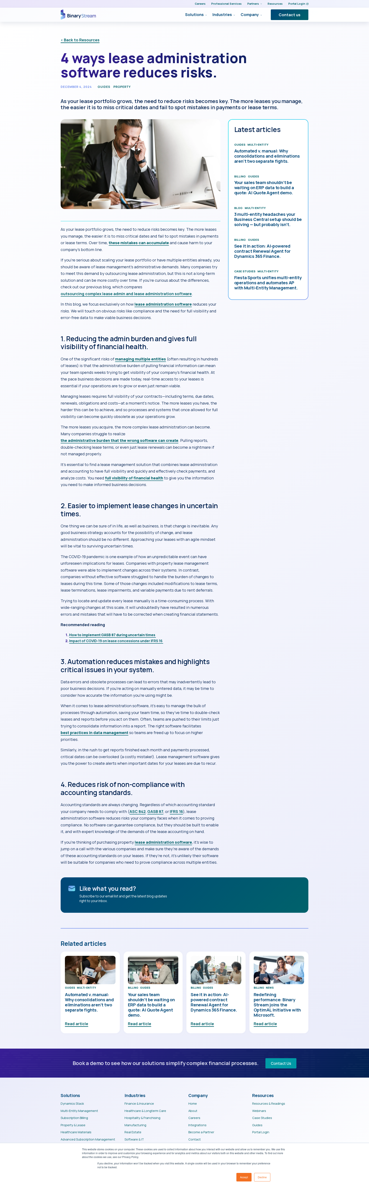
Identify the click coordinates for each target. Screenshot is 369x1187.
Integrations (197, 1125)
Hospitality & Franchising (142, 1118)
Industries (222, 14)
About (192, 1111)
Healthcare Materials (76, 1132)
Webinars (259, 1111)
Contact (194, 1139)
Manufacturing (135, 1125)
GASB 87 (155, 811)
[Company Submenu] (260, 14)
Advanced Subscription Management (88, 1139)
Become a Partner (201, 1132)
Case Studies (244, 271)
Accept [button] (244, 1177)
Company (250, 14)
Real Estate (132, 1132)
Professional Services (226, 4)
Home (192, 1103)
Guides (104, 86)
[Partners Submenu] (260, 4)
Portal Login (296, 4)
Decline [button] (262, 1177)
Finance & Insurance (139, 1103)
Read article (76, 1023)
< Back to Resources (80, 39)
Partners (253, 4)
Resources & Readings (268, 1103)
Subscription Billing (74, 1118)
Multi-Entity (257, 144)
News (270, 988)
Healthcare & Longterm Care (145, 1111)
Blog (238, 208)
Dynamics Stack (72, 1103)
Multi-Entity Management (79, 1111)
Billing (240, 176)
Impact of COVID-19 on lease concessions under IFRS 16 (116, 640)
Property (122, 86)
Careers (200, 4)
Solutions (194, 14)
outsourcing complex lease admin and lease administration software (126, 293)
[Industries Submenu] (233, 14)
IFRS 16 (176, 811)
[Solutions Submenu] (205, 14)
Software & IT (134, 1139)
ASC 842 (137, 811)
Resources (275, 4)
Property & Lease (73, 1125)
